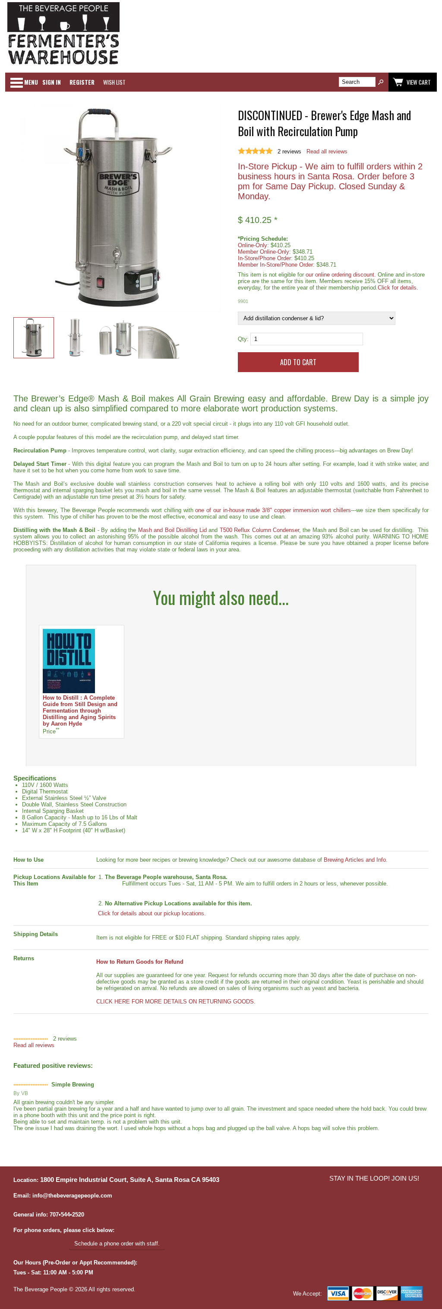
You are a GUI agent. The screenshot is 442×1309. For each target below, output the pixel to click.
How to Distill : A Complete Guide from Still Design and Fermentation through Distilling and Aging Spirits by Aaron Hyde (80, 710)
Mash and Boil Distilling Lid (172, 530)
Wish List (114, 82)
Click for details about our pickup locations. (151, 913)
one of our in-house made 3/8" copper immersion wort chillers (273, 510)
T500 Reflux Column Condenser (259, 530)
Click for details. (398, 287)
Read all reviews (326, 151)
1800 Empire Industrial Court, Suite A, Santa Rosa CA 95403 (129, 1179)
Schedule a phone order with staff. (117, 1243)
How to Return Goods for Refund (139, 962)
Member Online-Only (263, 251)
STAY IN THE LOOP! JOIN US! (374, 1178)
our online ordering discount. (341, 274)
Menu (31, 82)
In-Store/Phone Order (264, 258)
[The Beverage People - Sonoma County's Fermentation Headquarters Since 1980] (63, 65)
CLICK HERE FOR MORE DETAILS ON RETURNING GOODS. (176, 1001)
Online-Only (252, 245)
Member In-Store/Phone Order (275, 264)
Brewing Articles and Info (355, 860)
